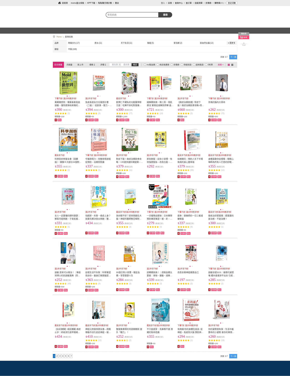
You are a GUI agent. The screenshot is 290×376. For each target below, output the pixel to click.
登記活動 (232, 3)
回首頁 (65, 3)
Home (59, 37)
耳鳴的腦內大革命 (216, 102)
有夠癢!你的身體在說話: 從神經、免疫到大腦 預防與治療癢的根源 (190, 332)
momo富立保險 (77, 3)
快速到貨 (188, 65)
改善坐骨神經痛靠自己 (188, 272)
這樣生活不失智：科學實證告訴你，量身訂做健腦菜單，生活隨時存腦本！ (98, 275)
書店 (117, 3)
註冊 (170, 3)
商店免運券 (164, 65)
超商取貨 (200, 65)
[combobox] (132, 14)
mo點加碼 (151, 65)
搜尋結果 (68, 37)
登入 (163, 3)
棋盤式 (229, 64)
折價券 (208, 3)
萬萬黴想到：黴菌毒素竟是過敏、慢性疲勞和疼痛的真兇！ (67, 105)
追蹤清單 (199, 3)
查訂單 (189, 3)
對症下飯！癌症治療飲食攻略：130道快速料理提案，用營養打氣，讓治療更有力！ (129, 162)
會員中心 (179, 3)
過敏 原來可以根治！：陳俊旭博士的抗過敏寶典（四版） (68, 275)
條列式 (233, 64)
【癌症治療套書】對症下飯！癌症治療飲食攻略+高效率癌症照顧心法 (190, 105)
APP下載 (91, 3)
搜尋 (165, 14)
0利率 (210, 65)
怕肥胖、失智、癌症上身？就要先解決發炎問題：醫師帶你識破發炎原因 (98, 218)
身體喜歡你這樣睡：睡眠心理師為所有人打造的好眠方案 (221, 162)
